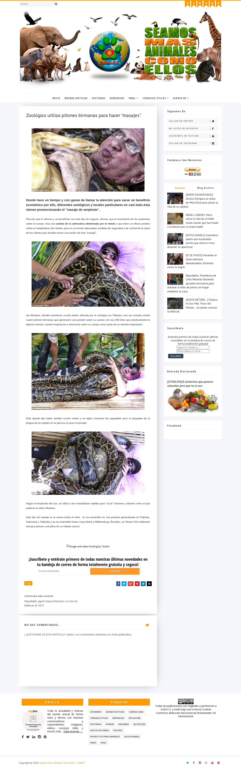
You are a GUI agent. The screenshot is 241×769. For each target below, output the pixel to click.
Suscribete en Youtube (184, 136)
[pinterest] (218, 4)
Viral (132, 98)
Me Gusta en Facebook (183, 128)
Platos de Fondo (99, 730)
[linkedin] (33, 737)
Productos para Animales (105, 736)
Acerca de (179, 98)
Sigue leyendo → (73, 731)
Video (93, 742)
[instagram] (200, 4)
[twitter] (187, 4)
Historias (99, 98)
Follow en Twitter (181, 121)
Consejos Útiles (154, 98)
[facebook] (193, 4)
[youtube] (212, 4)
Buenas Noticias (76, 98)
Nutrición (139, 724)
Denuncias (117, 98)
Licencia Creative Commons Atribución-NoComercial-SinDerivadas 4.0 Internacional (186, 713)
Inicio (56, 98)
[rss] (206, 4)
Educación (134, 718)
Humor (110, 724)
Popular (180, 187)
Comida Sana (136, 711)
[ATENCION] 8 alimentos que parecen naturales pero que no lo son (190, 384)
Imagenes (123, 724)
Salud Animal (132, 736)
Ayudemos (96, 711)
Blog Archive (205, 187)
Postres (117, 730)
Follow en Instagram (183, 143)
